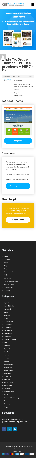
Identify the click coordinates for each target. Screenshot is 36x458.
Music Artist (8, 367)
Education (7, 337)
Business (7, 315)
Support (7, 269)
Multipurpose (8, 364)
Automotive (8, 309)
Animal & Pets (9, 306)
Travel (6, 401)
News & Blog (8, 370)
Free (5, 343)
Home (6, 257)
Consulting (8, 324)
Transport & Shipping (11, 398)
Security (7, 389)
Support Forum (18, 220)
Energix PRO (18, 141)
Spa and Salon (9, 392)
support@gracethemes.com (12, 419)
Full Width (7, 346)
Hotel (6, 352)
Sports (6, 395)
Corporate (7, 327)
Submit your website (18, 186)
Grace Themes (21, 446)
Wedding (7, 404)
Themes (7, 260)
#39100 (31, 76)
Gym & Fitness (9, 349)
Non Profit (7, 373)
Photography (8, 382)
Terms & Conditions (11, 281)
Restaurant (8, 386)
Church (6, 318)
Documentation (9, 272)
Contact (7, 290)
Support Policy (9, 284)
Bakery (6, 312)
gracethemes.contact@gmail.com (14, 422)
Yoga (6, 407)
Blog (5, 266)
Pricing (6, 275)
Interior (6, 355)
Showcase (7, 278)
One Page (7, 376)
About (6, 263)
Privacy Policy (8, 287)
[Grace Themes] (13, 5)
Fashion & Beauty (10, 340)
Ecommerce (8, 333)
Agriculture (8, 303)
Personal (7, 379)
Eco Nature (8, 330)
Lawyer (6, 358)
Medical (6, 361)
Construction (8, 321)
